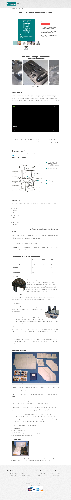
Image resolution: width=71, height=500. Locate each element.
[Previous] (13, 73)
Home (43, 3)
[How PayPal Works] (35, 489)
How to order (38, 475)
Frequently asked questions (41, 473)
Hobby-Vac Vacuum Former (11, 475)
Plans (47, 3)
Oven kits (23, 473)
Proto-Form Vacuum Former (11, 473)
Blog (63, 3)
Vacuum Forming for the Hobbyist (28, 476)
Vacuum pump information (26, 475)
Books (58, 3)
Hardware (53, 3)
